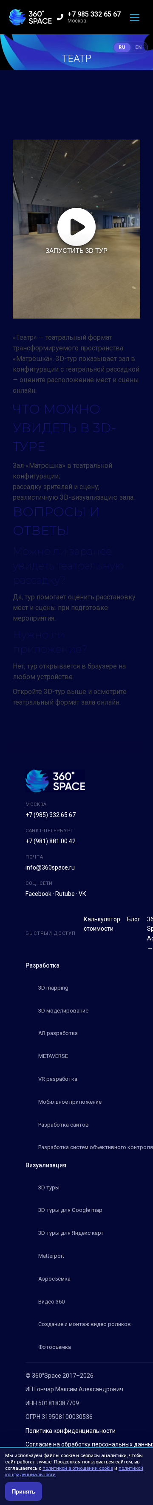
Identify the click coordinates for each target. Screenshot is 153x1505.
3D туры (49, 1187)
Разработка (43, 965)
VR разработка (57, 1079)
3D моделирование (63, 1010)
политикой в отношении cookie (77, 1468)
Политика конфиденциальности (71, 1430)
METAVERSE (53, 1056)
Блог (133, 919)
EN (138, 47)
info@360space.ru (50, 867)
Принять (23, 1491)
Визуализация (46, 1165)
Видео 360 (51, 1301)
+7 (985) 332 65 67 (51, 814)
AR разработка (58, 1033)
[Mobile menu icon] (134, 17)
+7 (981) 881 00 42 (51, 841)
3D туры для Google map (70, 1210)
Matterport (51, 1256)
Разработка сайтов (63, 1125)
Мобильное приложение (70, 1102)
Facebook (38, 893)
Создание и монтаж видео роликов (84, 1324)
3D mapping (53, 988)
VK (82, 893)
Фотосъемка (54, 1347)
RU (122, 47)
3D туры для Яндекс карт (71, 1233)
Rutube (65, 893)
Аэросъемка (54, 1279)
